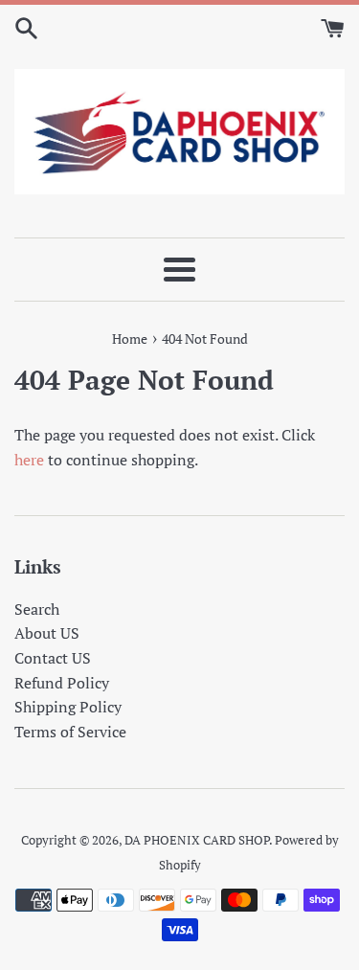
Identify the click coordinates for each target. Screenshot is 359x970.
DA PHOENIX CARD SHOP (196, 840)
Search (36, 609)
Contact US (52, 657)
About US (46, 632)
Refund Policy (61, 682)
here (29, 459)
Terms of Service (70, 731)
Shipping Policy (68, 706)
